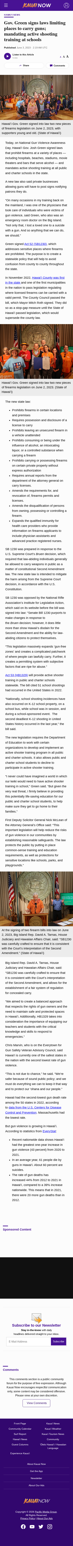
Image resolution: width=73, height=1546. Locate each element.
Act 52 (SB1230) (35, 244)
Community (53, 1439)
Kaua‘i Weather (53, 1428)
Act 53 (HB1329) (16, 675)
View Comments (37, 1403)
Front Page (20, 1423)
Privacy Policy (27, 1518)
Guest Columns (20, 1444)
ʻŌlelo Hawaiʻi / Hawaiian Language (53, 1446)
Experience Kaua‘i (20, 1453)
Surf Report (20, 1434)
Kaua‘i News (53, 1423)
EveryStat (49, 1131)
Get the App (36, 1471)
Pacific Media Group (46, 1511)
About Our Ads (36, 1485)
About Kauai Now (36, 1464)
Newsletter (36, 1478)
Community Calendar (20, 1428)
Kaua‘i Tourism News (53, 1434)
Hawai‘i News (12, 15)
